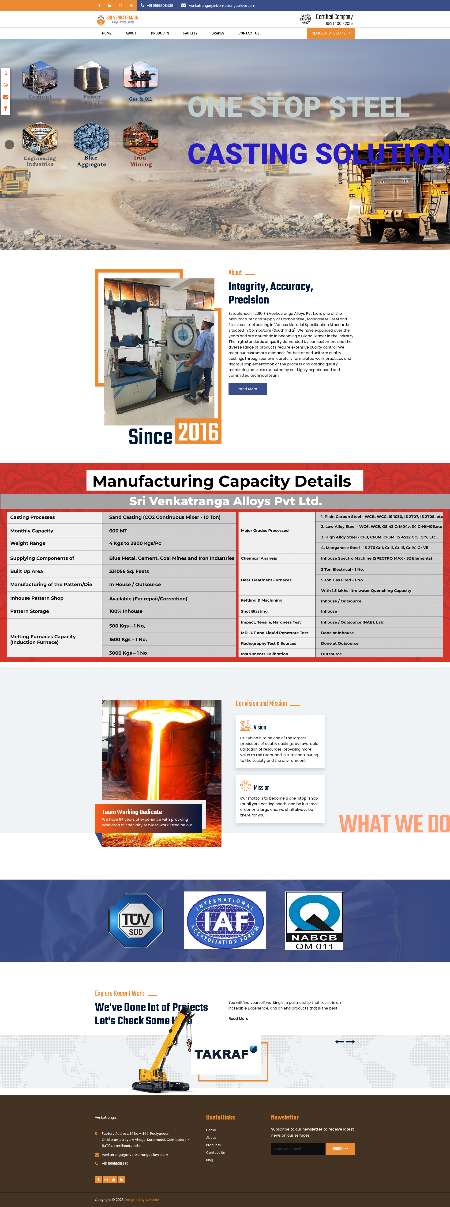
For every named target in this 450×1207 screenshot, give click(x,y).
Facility (190, 33)
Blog (209, 1160)
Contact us (248, 33)
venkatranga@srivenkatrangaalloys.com (221, 5)
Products (160, 33)
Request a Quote (329, 33)
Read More (247, 389)
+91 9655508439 (160, 5)
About (131, 33)
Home (107, 33)
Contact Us (215, 1152)
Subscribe (340, 1149)
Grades (217, 33)
